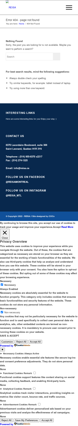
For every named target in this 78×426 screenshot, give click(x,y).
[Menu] (67, 7)
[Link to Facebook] (64, 216)
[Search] (58, 7)
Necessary (10, 284)
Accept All (35, 341)
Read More (67, 227)
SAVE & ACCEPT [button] (9, 335)
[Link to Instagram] (69, 216)
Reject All (21, 341)
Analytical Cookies (12, 388)
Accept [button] (57, 227)
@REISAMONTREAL (17, 182)
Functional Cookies (13, 373)
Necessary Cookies (13, 353)
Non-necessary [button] (8, 308)
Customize (7, 341)
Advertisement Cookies (15, 404)
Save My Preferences (26, 420)
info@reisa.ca (21, 168)
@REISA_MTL (14, 195)
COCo (52, 216)
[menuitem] (58, 7)
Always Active (31, 353)
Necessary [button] (5, 281)
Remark (28, 373)
